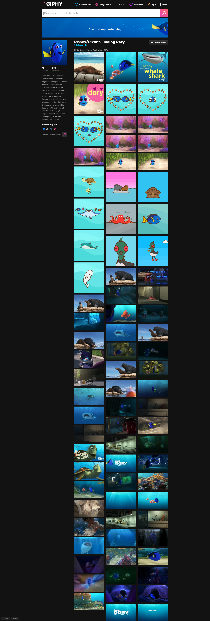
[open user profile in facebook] (43, 129)
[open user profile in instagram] (54, 129)
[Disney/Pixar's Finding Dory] (105, 28)
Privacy (5, 618)
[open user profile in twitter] (47, 129)
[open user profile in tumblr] (51, 129)
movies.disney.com (49, 124)
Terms (15, 618)
